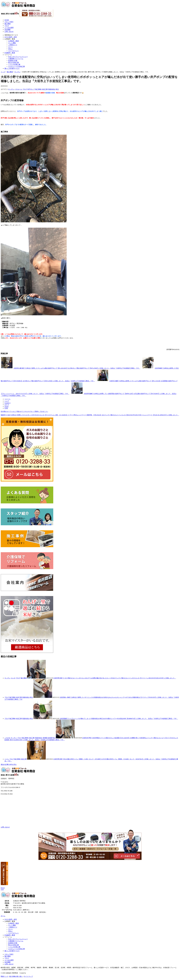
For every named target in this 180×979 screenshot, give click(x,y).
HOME (6, 20)
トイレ (6, 759)
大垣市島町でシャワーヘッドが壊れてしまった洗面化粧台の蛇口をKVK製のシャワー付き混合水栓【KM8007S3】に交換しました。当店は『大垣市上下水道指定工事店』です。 (119, 718)
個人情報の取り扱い (16, 976)
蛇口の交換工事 (13, 62)
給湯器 (50, 738)
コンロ (13, 678)
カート (10, 47)
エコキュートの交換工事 (16, 66)
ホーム (3, 916)
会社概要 (7, 29)
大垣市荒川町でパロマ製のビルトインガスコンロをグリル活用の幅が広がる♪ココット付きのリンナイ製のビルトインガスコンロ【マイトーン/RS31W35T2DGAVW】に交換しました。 (114, 678)
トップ (3, 72)
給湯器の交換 (12, 60)
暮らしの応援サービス (12, 68)
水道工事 (45, 89)
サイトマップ (28, 976)
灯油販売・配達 (9, 53)
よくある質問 (9, 27)
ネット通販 (12, 43)
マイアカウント (13, 51)
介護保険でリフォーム (15, 58)
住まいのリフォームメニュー (18, 56)
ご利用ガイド (12, 45)
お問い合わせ (9, 31)
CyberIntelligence (31, 973)
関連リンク (4, 976)
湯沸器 (45, 738)
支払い (10, 49)
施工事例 (7, 24)
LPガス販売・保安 (10, 37)
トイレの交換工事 (14, 64)
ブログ (6, 25)
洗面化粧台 (52, 89)
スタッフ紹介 (9, 22)
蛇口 (57, 89)
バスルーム (18, 89)
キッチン (17, 72)
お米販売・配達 (13, 41)
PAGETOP (3, 888)
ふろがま (7, 738)
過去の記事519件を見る (8, 764)
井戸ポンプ (31, 89)
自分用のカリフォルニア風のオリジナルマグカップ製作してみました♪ (24, 411)
